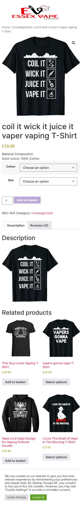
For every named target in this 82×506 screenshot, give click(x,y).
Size (11, 180)
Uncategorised (22, 27)
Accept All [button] (38, 497)
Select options (56, 382)
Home (6, 27)
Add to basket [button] (15, 382)
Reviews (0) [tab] (39, 225)
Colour (10, 166)
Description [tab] (16, 225)
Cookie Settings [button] (16, 497)
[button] (73, 42)
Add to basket (27, 200)
